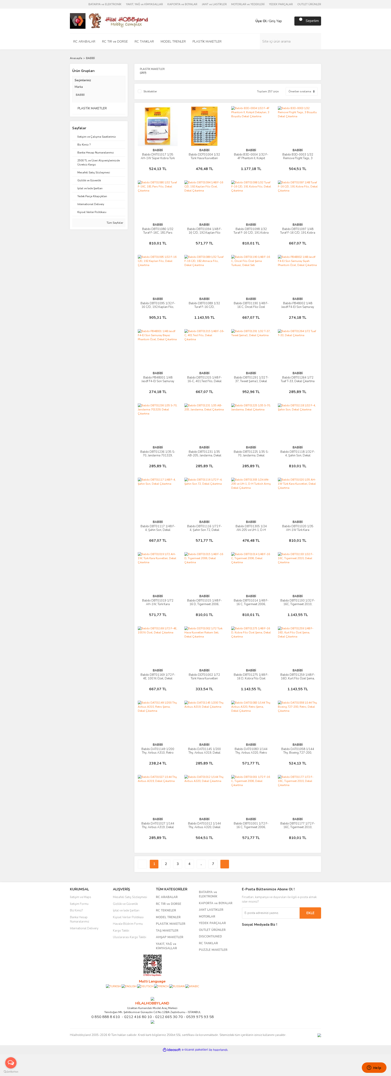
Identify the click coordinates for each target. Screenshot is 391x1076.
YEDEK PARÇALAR (281, 4)
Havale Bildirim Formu (128, 924)
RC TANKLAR (208, 943)
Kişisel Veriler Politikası (128, 917)
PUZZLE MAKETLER (213, 950)
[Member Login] (251, 21)
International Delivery (84, 928)
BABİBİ (90, 58)
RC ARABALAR (167, 897)
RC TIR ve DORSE (168, 904)
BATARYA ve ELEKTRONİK (105, 4)
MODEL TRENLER (168, 917)
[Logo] (109, 20)
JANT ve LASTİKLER (214, 4)
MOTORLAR (207, 917)
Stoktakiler (150, 91)
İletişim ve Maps (80, 897)
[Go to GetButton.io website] (11, 1071)
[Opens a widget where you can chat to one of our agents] (374, 1068)
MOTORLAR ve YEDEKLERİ (248, 4)
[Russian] (177, 986)
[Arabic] (192, 986)
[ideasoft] (172, 1050)
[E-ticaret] (195, 1050)
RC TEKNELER (166, 910)
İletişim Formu (79, 904)
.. (201, 864)
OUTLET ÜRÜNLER (309, 4)
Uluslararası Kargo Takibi (129, 937)
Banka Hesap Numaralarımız (79, 919)
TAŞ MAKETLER (167, 931)
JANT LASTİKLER (211, 910)
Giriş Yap (275, 21)
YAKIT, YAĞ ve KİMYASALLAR (144, 4)
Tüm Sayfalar (114, 223)
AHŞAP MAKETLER (169, 937)
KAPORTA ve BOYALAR (182, 4)
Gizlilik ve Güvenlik (125, 904)
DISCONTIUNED (210, 937)
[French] (161, 986)
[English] (129, 986)
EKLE (310, 913)
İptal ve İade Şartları (126, 910)
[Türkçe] (113, 986)
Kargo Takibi (121, 931)
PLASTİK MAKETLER (170, 924)
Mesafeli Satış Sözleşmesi (130, 897)
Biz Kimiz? (76, 910)
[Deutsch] (145, 986)
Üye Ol (261, 21)
